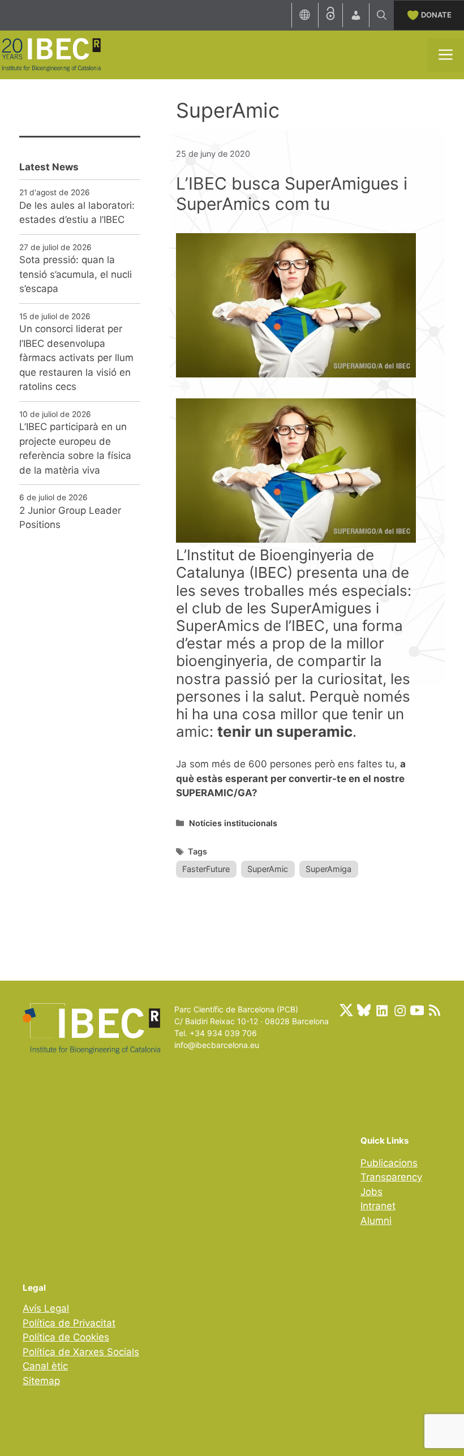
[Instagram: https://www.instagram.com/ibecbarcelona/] (399, 1010)
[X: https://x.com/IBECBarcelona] (346, 1010)
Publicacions (389, 1163)
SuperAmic (267, 869)
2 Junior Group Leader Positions (70, 518)
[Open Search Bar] (381, 15)
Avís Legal (46, 1308)
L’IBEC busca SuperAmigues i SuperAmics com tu (291, 193)
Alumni (376, 1220)
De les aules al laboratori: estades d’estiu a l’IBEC (77, 213)
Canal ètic (45, 1366)
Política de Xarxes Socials (81, 1352)
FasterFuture (206, 869)
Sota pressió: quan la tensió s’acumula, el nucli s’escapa (75, 274)
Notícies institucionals (233, 823)
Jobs (371, 1191)
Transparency (391, 1177)
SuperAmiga (328, 869)
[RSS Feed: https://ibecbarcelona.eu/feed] (434, 1010)
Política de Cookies (66, 1337)
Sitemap (41, 1380)
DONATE (436, 14)
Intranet (378, 1206)
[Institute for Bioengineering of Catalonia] (51, 53)
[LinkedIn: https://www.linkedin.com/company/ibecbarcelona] (381, 1010)
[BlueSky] (364, 1010)
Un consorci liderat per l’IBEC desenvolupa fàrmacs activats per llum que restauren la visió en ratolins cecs (76, 357)
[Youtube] (417, 1010)
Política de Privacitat (69, 1323)
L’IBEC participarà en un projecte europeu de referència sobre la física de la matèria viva (75, 448)
